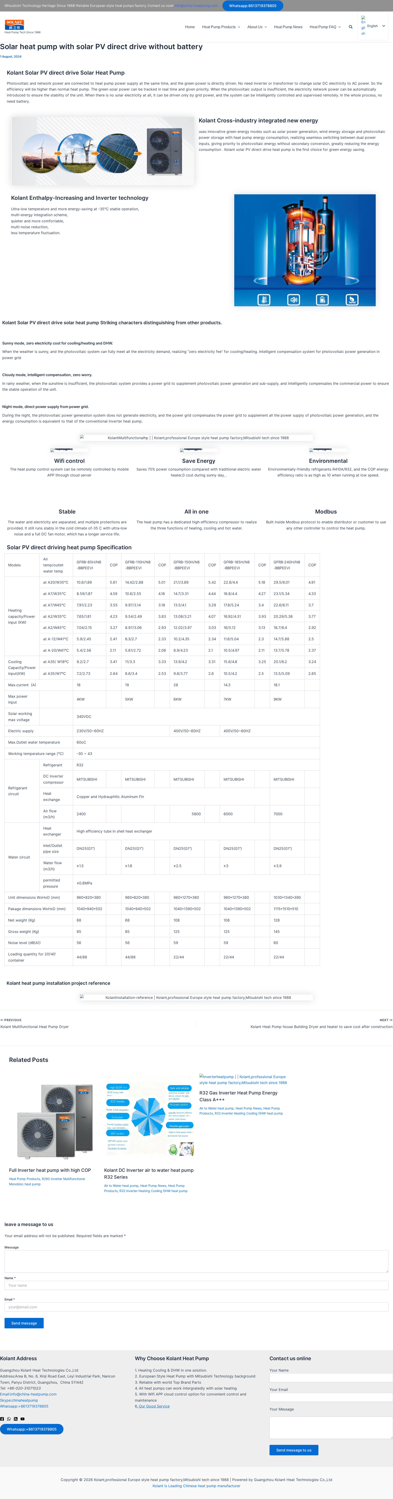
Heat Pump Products (219, 27)
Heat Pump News (288, 27)
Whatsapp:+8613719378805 (24, 1406)
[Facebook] (2, 1419)
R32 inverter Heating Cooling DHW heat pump (153, 1191)
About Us (254, 27)
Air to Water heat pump (121, 1186)
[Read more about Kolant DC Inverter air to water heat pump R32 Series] (149, 1118)
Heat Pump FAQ (323, 27)
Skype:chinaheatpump (19, 1400)
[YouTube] (22, 1419)
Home (190, 27)
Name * (10, 1278)
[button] (252, 5)
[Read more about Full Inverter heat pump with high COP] (53, 1118)
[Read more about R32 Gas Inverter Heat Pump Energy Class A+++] (244, 1079)
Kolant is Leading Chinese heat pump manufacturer (196, 1486)
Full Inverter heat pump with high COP (50, 1170)
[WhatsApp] (9, 1419)
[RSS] (16, 1419)
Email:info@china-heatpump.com (28, 1394)
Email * (10, 1299)
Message (12, 1247)
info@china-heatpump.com (196, 5)
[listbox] (373, 26)
